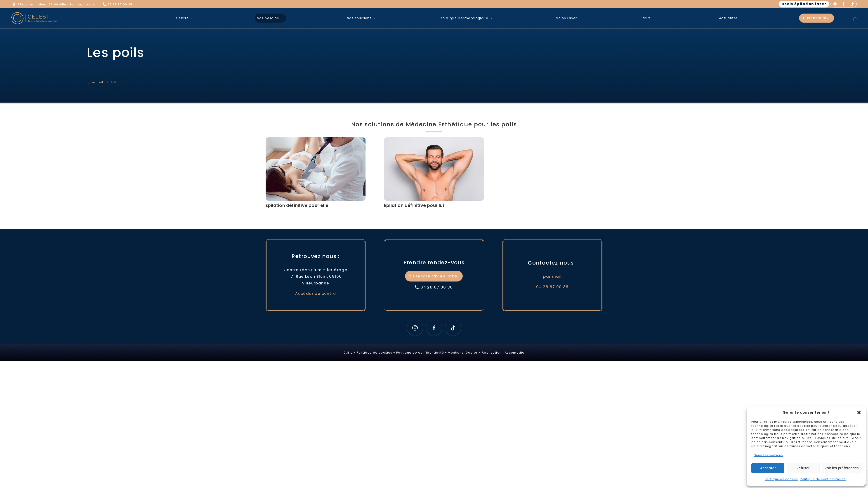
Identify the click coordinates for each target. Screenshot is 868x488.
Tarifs (645, 18)
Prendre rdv (818, 18)
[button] (859, 412)
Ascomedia (515, 352)
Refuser (803, 468)
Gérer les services (768, 455)
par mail (552, 276)
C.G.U (348, 352)
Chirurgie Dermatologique (464, 18)
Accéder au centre (315, 293)
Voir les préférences (841, 468)
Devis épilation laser (804, 4)
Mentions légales (463, 352)
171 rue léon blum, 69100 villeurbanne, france (56, 4)
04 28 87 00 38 (119, 4)
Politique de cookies (781, 479)
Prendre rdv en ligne (435, 276)
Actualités (728, 18)
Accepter (768, 468)
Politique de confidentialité (823, 479)
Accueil (97, 82)
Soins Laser (566, 18)
